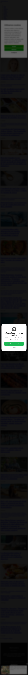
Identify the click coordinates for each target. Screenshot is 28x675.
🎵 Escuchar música (14, 344)
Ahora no (14, 347)
